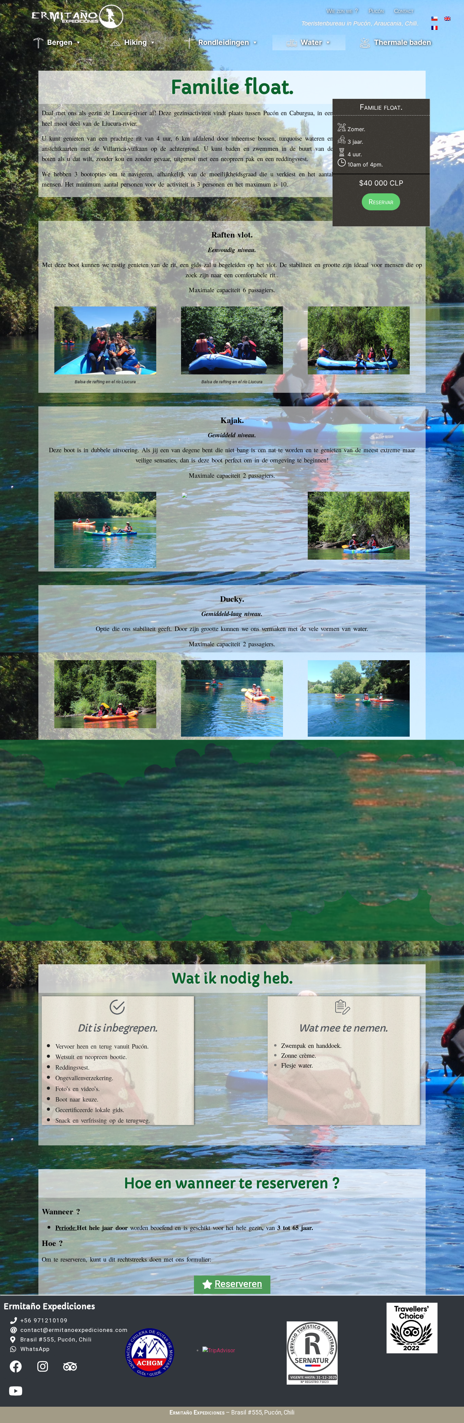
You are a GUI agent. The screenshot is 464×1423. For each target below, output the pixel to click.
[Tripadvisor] (70, 1366)
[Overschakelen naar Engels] (447, 18)
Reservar (381, 202)
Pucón (376, 11)
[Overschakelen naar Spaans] (434, 18)
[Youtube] (15, 1391)
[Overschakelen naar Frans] (434, 27)
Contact (403, 11)
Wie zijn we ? (342, 11)
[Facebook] (15, 1366)
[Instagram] (43, 1366)
